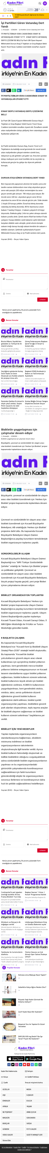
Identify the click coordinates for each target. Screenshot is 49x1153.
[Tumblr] (40, 1064)
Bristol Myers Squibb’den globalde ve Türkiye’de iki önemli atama (11, 344)
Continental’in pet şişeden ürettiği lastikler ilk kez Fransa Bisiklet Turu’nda (11, 894)
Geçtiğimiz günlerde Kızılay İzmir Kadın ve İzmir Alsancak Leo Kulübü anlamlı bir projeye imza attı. (12, 375)
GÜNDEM (14, 29)
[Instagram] (16, 1064)
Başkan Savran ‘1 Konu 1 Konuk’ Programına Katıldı (35, 893)
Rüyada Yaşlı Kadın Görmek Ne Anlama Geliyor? (30, 1000)
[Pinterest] (28, 1064)
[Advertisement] (24, 253)
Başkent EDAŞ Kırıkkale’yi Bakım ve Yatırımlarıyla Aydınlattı (35, 373)
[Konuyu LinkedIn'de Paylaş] (19, 90)
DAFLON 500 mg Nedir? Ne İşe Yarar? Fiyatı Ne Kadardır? (30, 1037)
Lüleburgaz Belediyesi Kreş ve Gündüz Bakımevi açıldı (36, 923)
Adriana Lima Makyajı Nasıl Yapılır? (32, 975)
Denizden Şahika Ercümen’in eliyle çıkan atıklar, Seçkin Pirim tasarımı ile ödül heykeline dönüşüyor (12, 405)
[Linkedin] (20, 1064)
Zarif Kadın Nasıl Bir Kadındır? (30, 1012)
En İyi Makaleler (7, 1147)
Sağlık (24, 1147)
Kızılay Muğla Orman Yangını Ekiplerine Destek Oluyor (36, 402)
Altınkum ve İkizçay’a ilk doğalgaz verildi (11, 923)
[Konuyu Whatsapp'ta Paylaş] (14, 90)
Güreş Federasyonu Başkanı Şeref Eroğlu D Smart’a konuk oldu (36, 344)
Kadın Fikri (17, 1147)
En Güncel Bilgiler (33, 1147)
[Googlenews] (32, 1064)
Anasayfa (6, 29)
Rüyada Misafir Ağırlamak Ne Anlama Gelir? (29, 15)
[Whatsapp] (36, 1064)
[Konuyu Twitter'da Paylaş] (8, 90)
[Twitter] (12, 1064)
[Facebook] (9, 1064)
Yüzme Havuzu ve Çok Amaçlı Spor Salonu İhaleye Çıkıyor (36, 954)
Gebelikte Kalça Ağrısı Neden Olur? (32, 987)
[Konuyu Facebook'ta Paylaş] (3, 90)
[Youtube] (24, 1064)
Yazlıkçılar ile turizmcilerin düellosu (11, 953)
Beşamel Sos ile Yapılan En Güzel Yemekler (31, 1025)
